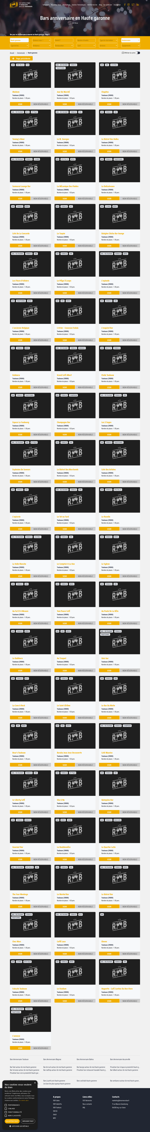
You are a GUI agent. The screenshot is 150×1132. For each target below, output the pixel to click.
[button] (41, 40)
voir (20, 104)
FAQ (84, 1107)
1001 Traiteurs (57, 1107)
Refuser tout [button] (28, 1121)
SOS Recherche (92, 4)
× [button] (35, 1083)
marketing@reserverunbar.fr (120, 1100)
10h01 (54, 1114)
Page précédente (22, 58)
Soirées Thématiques (79, 4)
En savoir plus (24, 1100)
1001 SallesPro (57, 1104)
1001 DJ (55, 1111)
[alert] (20, 1105)
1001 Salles (56, 1100)
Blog (100, 4)
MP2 (54, 1118)
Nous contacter (87, 1104)
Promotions (66, 4)
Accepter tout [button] (12, 1121)
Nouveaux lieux (56, 4)
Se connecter (107, 4)
